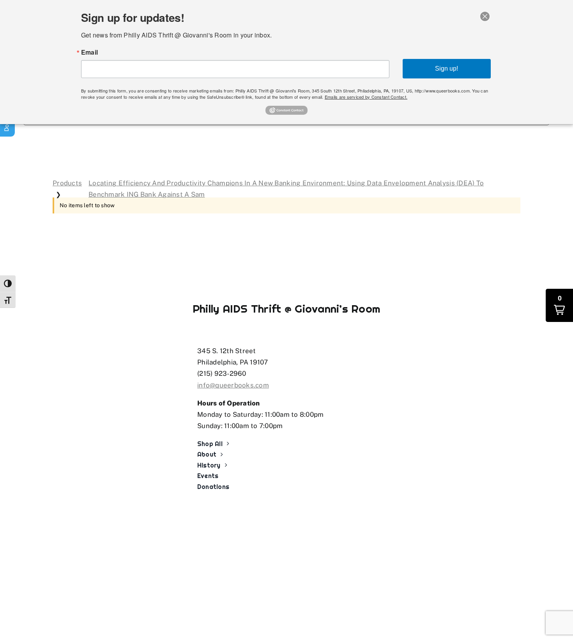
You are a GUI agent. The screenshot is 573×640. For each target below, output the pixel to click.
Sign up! (446, 68)
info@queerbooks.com (233, 385)
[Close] (485, 16)
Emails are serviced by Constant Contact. (366, 97)
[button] (559, 305)
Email (89, 52)
